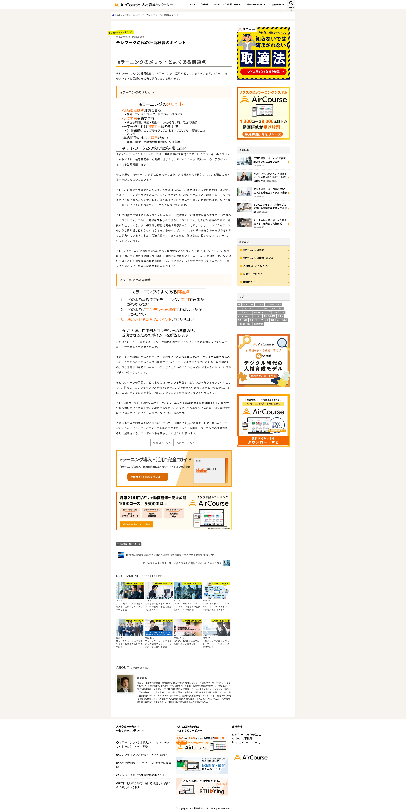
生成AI (284, 320)
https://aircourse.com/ (246, 742)
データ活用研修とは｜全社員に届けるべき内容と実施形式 (270, 223)
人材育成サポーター (201, 808)
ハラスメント (261, 308)
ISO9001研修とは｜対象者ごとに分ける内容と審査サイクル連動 (270, 208)
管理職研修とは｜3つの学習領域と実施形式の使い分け (269, 162)
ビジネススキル (276, 308)
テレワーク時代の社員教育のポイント (142, 775)
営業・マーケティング (259, 320)
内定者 (280, 316)
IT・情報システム (273, 304)
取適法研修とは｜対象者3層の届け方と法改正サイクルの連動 (270, 192)
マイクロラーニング (262, 312)
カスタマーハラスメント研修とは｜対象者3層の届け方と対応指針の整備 (270, 177)
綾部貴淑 (142, 678)
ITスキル (259, 304)
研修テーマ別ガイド (256, 4)
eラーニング (247, 304)
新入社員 (275, 320)
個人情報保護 (269, 316)
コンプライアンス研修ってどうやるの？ (143, 754)
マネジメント (279, 312)
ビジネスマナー (244, 312)
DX (239, 304)
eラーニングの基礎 (199, 4)
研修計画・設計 (244, 324)
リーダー (257, 316)
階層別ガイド (278, 4)
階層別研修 (258, 324)
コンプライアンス (245, 308)
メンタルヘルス (244, 316)
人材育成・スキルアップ (129, 544)
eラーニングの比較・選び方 (227, 4)
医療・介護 (242, 320)
